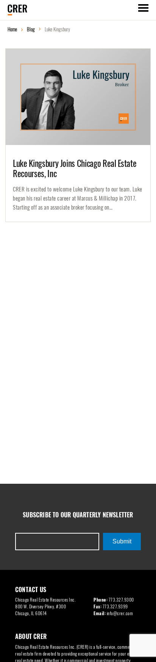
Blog (31, 29)
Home (12, 29)
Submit (121, 541)
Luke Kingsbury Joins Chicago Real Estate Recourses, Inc (74, 168)
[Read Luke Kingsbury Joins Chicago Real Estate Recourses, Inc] (78, 97)
